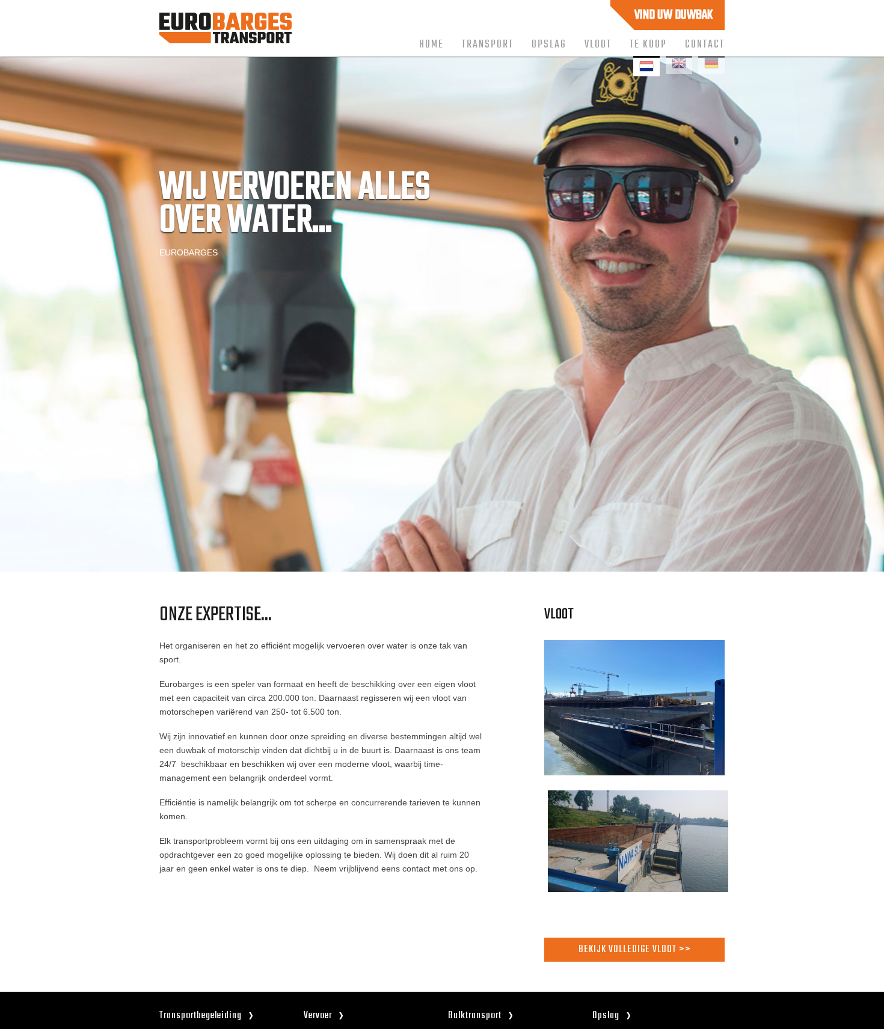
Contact (705, 44)
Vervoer (318, 1015)
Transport (488, 44)
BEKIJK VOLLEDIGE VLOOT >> (635, 949)
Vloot (598, 44)
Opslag (549, 44)
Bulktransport (475, 1015)
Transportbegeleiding (200, 1015)
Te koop (648, 44)
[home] (225, 40)
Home (431, 44)
